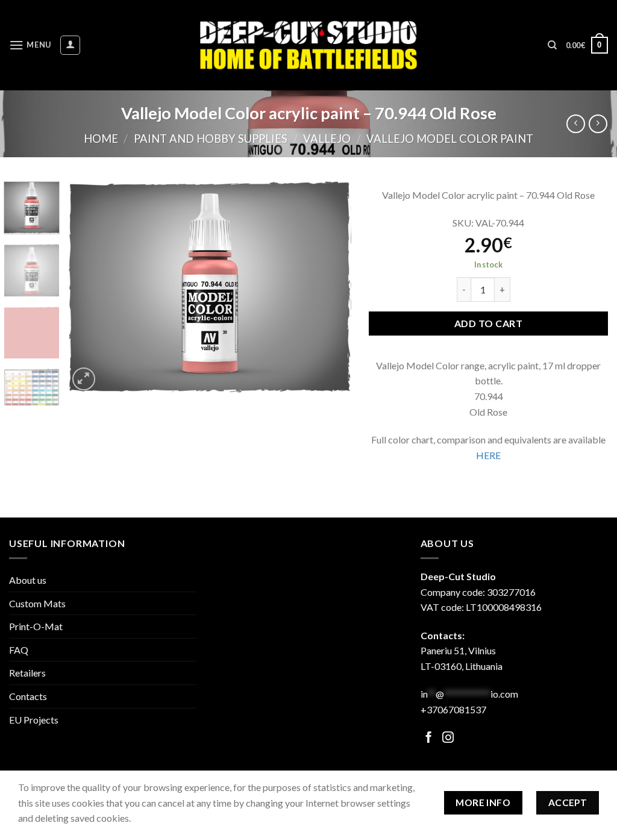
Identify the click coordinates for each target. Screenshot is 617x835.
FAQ (18, 649)
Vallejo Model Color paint (449, 138)
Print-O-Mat (36, 626)
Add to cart (488, 323)
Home (101, 138)
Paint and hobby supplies (210, 138)
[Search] (552, 45)
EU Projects (33, 719)
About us (27, 580)
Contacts (28, 696)
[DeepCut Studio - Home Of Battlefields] (309, 45)
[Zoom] (84, 379)
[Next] (330, 287)
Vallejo (327, 138)
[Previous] (88, 287)
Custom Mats (37, 603)
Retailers (27, 672)
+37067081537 (453, 709)
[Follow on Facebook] (428, 738)
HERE (488, 455)
